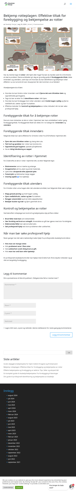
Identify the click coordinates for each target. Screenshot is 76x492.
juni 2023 (11, 424)
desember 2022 (14, 443)
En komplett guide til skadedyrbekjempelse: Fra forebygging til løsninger (31, 373)
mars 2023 (12, 433)
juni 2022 (11, 459)
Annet (30, 24)
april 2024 (11, 408)
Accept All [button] (19, 487)
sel (18, 177)
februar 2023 (13, 437)
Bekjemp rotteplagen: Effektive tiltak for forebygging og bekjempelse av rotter (33, 367)
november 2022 (14, 446)
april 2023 (11, 430)
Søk (69, 353)
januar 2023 (12, 440)
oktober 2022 (13, 449)
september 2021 (14, 462)
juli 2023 (11, 421)
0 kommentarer (38, 24)
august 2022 (12, 456)
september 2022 (14, 453)
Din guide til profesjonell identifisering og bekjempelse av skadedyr (29, 377)
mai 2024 (11, 405)
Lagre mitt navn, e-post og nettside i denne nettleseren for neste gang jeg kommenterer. (38, 328)
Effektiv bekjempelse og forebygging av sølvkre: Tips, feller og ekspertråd (31, 370)
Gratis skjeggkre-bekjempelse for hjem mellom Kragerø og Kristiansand (30, 364)
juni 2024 (11, 402)
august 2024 (12, 395)
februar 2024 (13, 414)
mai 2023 (11, 427)
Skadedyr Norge (10, 24)
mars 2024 (12, 411)
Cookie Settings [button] (8, 487)
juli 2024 (11, 398)
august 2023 (12, 418)
